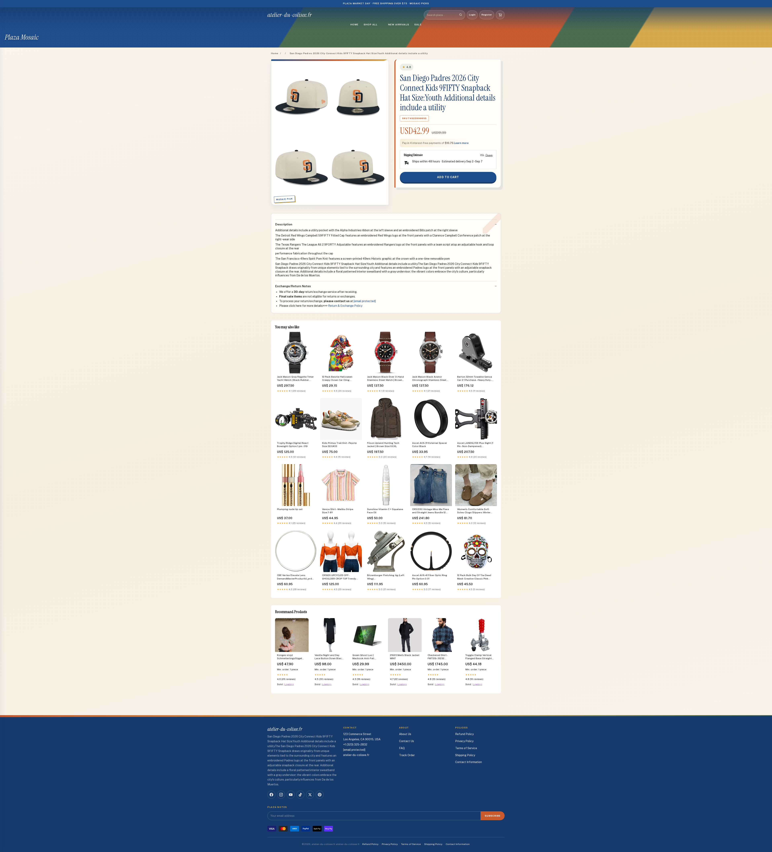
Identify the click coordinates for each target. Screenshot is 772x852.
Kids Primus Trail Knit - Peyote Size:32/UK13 (339, 445)
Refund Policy (464, 734)
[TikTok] (300, 795)
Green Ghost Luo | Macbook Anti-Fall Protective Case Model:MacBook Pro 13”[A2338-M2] (364, 657)
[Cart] (500, 14)
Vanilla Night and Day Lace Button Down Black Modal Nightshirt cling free (329, 657)
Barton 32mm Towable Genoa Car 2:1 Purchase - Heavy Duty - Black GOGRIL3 (474, 378)
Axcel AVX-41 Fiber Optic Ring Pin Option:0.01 (429, 577)
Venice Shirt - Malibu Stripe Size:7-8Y (337, 511)
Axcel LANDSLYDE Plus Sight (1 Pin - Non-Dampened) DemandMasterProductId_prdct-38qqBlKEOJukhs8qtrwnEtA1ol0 (476, 445)
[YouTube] (291, 795)
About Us (405, 734)
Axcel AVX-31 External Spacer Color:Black (429, 445)
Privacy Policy (464, 741)
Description (283, 224)
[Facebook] (271, 795)
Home (354, 24)
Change (489, 155)
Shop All (371, 24)
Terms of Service (466, 748)
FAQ (402, 748)
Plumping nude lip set (290, 509)
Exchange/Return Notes (293, 286)
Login (472, 14)
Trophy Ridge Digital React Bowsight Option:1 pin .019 (292, 445)
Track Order (407, 755)
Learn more (461, 143)
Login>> (289, 684)
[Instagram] (281, 795)
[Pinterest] (320, 795)
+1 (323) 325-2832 (355, 744)
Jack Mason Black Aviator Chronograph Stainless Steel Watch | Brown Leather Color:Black (429, 378)
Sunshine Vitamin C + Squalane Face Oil (385, 511)
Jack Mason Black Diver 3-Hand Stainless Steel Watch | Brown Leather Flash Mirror (385, 378)
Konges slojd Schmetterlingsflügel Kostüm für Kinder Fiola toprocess (291, 657)
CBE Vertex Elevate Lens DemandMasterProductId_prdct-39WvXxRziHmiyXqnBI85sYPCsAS (296, 577)
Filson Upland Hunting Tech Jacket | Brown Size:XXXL (383, 445)
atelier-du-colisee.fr (289, 15)
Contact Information (468, 762)
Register (486, 14)
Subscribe (493, 815)
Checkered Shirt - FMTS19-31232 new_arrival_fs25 (438, 657)
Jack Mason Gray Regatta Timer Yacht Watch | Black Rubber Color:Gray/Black (295, 378)
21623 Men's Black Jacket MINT (404, 657)
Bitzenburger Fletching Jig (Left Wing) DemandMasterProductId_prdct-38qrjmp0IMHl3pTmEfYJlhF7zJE (386, 577)
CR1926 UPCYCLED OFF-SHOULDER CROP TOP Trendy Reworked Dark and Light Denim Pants (340, 577)
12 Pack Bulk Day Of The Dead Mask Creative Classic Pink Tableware (474, 577)
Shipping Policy (465, 755)
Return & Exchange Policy (345, 305)
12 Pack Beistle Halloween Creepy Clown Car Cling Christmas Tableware (337, 378)
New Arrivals (398, 24)
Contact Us (406, 741)
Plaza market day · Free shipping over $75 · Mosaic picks (386, 3)
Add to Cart (448, 177)
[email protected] (365, 301)
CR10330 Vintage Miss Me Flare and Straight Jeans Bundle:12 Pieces (430, 511)
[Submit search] (460, 14)
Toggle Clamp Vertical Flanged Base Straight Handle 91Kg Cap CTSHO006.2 (478, 657)
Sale (418, 24)
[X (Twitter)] (310, 795)
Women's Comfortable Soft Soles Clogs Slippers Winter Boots (474, 511)
